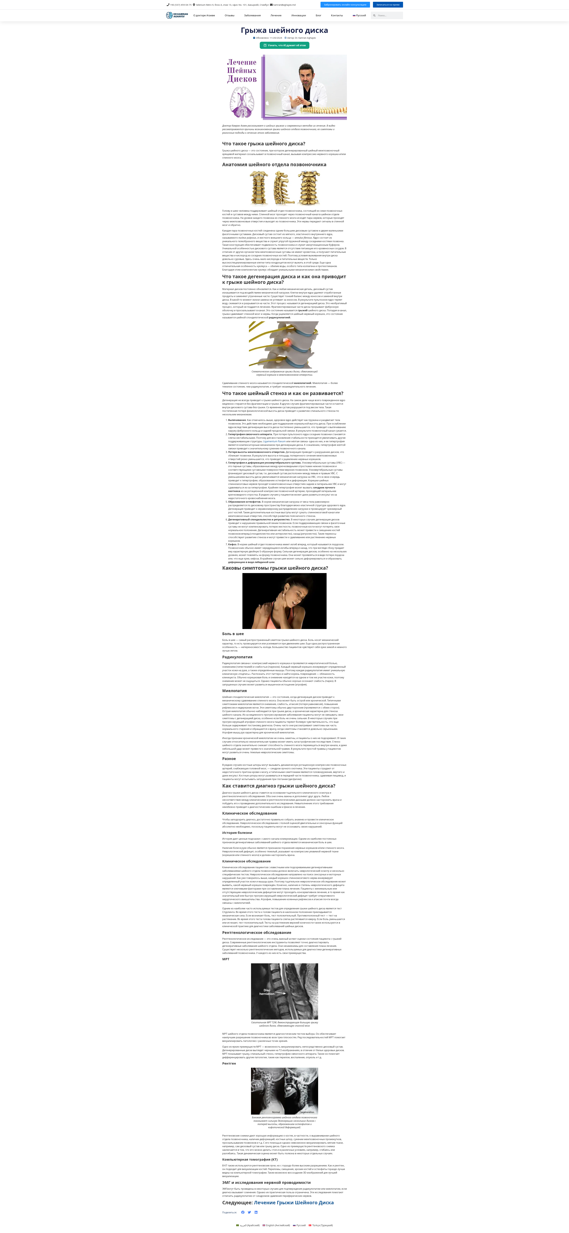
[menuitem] (359, 15)
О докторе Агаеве (204, 15)
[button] (284, 88)
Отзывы (229, 15)
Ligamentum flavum (274, 441)
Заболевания (252, 15)
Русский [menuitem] (301, 1225)
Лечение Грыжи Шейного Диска (294, 1202)
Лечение (276, 15)
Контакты (337, 15)
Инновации (298, 15)
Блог (318, 15)
